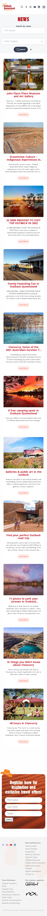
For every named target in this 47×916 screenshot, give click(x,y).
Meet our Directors (32, 854)
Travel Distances (8, 892)
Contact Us (29, 874)
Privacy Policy (30, 910)
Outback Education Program (32, 867)
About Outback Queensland (31, 850)
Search (22, 49)
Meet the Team (31, 857)
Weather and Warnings (11, 903)
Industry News (31, 846)
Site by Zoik (40, 910)
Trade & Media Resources (35, 863)
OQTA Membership (32, 860)
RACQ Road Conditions (11, 895)
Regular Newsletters (33, 871)
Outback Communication (12, 900)
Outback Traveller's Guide (9, 884)
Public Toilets (7, 897)
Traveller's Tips (7, 889)
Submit (9, 819)
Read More (23, 114)
